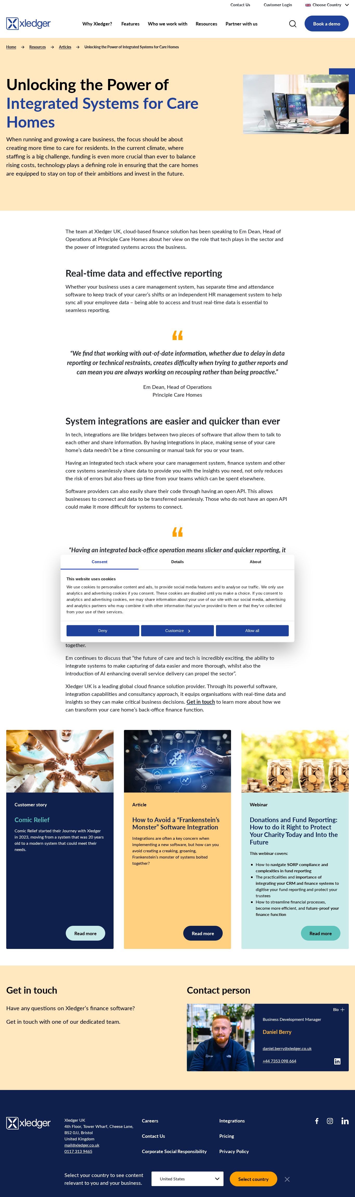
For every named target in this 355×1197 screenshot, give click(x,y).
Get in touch (201, 701)
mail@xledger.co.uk (81, 1145)
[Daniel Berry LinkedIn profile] (337, 1060)
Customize (174, 630)
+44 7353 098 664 (279, 1060)
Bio (336, 1009)
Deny (102, 630)
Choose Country (327, 4)
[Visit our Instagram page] (330, 1121)
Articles (65, 46)
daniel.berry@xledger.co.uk (287, 1048)
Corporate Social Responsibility (174, 1151)
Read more (85, 933)
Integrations (232, 1120)
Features (130, 23)
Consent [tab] (99, 562)
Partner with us (242, 23)
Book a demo (326, 23)
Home (11, 46)
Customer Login (278, 4)
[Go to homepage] (28, 22)
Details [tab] (177, 562)
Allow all (252, 630)
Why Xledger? (97, 23)
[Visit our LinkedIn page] (345, 1121)
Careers (150, 1120)
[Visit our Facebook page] (317, 1121)
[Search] (292, 24)
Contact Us (240, 4)
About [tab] (255, 562)
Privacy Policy (234, 1151)
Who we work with (167, 23)
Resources (206, 23)
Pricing (227, 1136)
